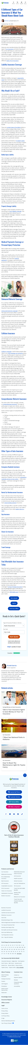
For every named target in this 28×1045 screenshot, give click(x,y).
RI (15, 951)
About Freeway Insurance (5, 975)
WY (15, 953)
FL (21, 945)
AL (4, 945)
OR (11, 951)
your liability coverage (15, 211)
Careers (3, 981)
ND (14, 949)
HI (1, 947)
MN (2, 949)
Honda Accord (18, 963)
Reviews (16, 980)
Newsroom (4, 992)
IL (7, 947)
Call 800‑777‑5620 (16, 647)
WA (8, 953)
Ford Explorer (21, 961)
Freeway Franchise (5, 979)
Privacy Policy (4, 1011)
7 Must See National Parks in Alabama (14, 738)
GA (23, 945)
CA (10, 945)
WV (13, 953)
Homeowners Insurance (7, 893)
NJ (21, 949)
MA (17, 947)
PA (13, 951)
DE (19, 945)
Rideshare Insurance (6, 915)
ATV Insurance (4, 883)
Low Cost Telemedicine (19, 883)
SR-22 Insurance (5, 888)
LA (15, 947)
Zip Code (5, 629)
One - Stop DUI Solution (7, 937)
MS (7, 949)
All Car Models (20, 967)
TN (21, 951)
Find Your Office (14, 608)
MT (9, 949)
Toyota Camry (4, 967)
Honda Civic (4, 965)
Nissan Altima (11, 965)
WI (10, 953)
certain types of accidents (14, 127)
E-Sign (2, 1018)
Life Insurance (17, 876)
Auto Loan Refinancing (6, 932)
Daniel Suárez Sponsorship (4, 989)
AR (6, 945)
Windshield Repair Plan (7, 920)
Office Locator (5, 1002)
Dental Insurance (18, 881)
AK (2, 945)
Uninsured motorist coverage (9, 311)
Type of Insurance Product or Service (12, 623)
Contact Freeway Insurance (15, 587)
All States (19, 953)
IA (3, 947)
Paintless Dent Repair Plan (7, 927)
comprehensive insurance (10, 404)
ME (22, 947)
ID (5, 947)
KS (11, 947)
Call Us (14, 603)
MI (24, 947)
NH (19, 949)
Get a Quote (14, 598)
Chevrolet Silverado (6, 961)
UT (2, 953)
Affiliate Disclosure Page (15, 1036)
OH (6, 951)
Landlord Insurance (6, 910)
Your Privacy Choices (6, 1023)
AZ (8, 945)
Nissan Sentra (19, 965)
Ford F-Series (4, 963)
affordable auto (14, 592)
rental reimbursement (10, 503)
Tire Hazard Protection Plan (8, 925)
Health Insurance (18, 878)
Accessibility (17, 986)
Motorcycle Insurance (6, 874)
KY (13, 947)
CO (12, 945)
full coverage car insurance (15, 353)
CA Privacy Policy (5, 1016)
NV (2, 951)
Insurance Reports (6, 999)
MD (20, 947)
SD (19, 951)
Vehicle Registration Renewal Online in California (13, 922)
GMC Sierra (11, 963)
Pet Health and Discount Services (9, 930)
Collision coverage (6, 351)
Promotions (4, 986)
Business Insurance (6, 907)
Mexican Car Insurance (19, 896)
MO (5, 949)
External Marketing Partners (8, 1020)
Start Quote (14, 637)
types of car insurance (12, 60)
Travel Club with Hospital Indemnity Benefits (18, 901)
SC (17, 951)
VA (4, 953)
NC (12, 949)
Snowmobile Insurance (6, 886)
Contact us (16, 975)
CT (15, 945)
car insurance (9, 49)
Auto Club (3, 917)
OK (9, 951)
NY (4, 951)
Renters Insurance (5, 895)
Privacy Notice (4, 1013)
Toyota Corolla (12, 967)
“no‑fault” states (20, 141)
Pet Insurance (17, 886)
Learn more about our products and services (14, 642)
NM (23, 949)
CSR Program (4, 983)
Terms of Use (4, 1008)
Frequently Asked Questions (18, 983)
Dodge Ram (14, 961)
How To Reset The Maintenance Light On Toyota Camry (14, 765)
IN (9, 947)
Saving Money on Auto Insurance (12, 707)
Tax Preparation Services (7, 935)
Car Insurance (6, 735)
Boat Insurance (5, 881)
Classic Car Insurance (6, 890)
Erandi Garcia (13, 20)
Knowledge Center (6, 997)
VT (6, 953)
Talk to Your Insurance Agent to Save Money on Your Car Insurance (14, 712)
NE (16, 949)
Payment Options (18, 977)
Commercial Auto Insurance (8, 912)
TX (23, 951)
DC (17, 945)
